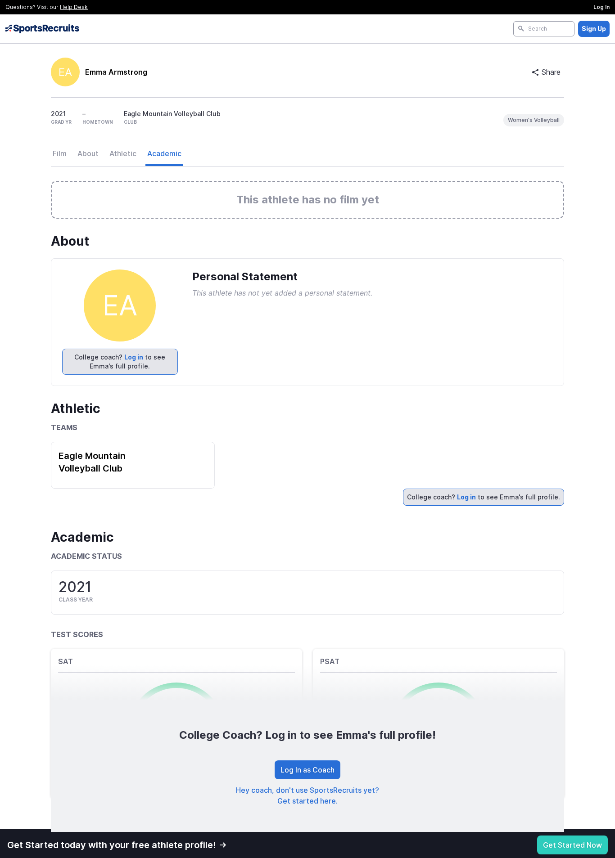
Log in (133, 357)
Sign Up (594, 28)
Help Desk (74, 7)
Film (60, 153)
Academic (164, 153)
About (88, 153)
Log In (601, 7)
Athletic (122, 153)
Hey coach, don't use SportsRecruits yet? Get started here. (307, 795)
